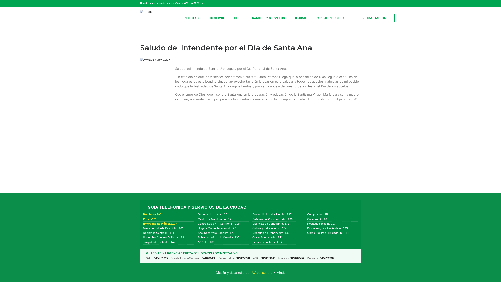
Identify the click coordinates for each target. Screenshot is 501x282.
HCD (237, 18)
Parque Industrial (331, 18)
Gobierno (216, 18)
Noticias (192, 18)
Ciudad (300, 18)
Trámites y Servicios (267, 18)
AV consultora (262, 273)
